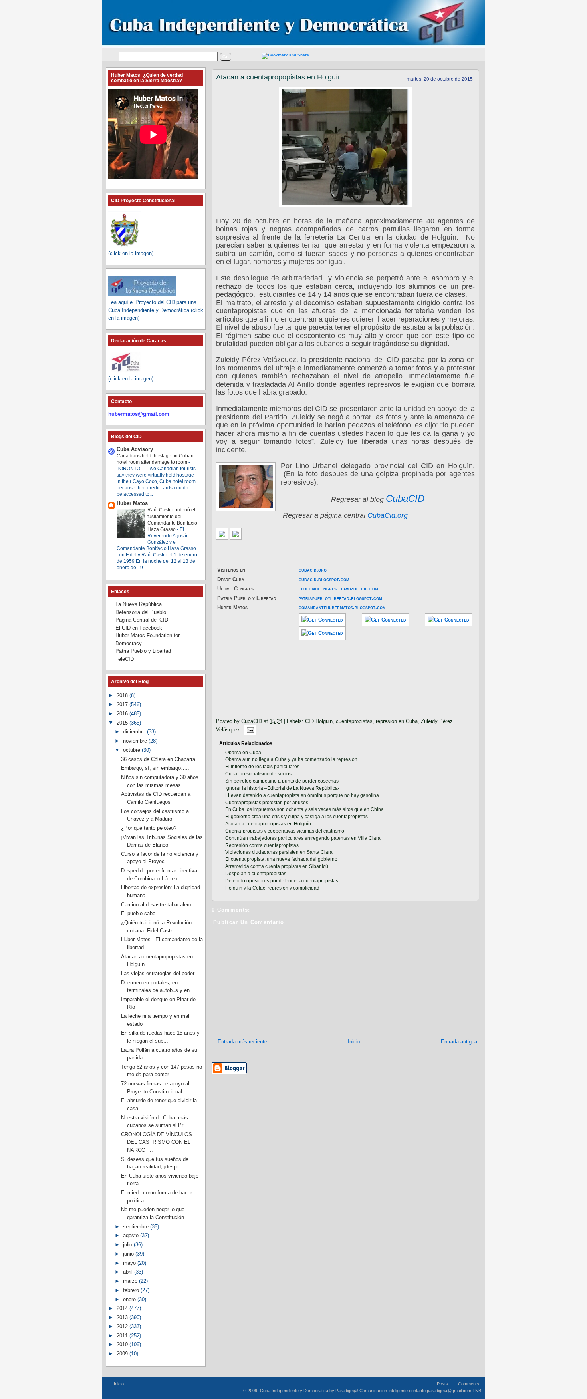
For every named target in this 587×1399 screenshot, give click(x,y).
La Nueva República (138, 604)
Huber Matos (132, 503)
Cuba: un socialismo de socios (258, 774)
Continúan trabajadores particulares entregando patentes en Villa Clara (303, 838)
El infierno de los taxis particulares (262, 766)
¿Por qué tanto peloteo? (148, 828)
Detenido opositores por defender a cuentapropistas (281, 881)
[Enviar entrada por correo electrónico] (249, 730)
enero (130, 1299)
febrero (132, 1290)
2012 (123, 1326)
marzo (131, 1281)
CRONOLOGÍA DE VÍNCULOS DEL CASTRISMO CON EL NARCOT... (156, 1142)
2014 (123, 1308)
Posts (442, 1383)
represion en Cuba (397, 721)
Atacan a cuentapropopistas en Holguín (279, 77)
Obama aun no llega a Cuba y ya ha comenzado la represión (291, 759)
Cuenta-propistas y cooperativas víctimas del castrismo (284, 831)
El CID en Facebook (138, 628)
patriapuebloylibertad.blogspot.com (340, 598)
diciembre (135, 732)
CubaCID (405, 498)
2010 (123, 1344)
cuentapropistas (354, 721)
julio (128, 1245)
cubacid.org (313, 570)
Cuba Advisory (135, 449)
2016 (123, 714)
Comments (468, 1383)
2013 (123, 1317)
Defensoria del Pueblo (140, 612)
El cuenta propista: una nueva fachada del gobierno (281, 859)
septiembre (136, 1227)
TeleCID (124, 659)
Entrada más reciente (242, 1042)
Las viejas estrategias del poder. (158, 973)
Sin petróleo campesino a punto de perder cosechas (282, 781)
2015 (123, 723)
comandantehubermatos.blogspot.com (342, 607)
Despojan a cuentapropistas (255, 873)
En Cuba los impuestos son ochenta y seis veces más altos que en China (304, 809)
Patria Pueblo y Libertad (143, 651)
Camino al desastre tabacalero (156, 905)
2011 (123, 1336)
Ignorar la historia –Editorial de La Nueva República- (282, 788)
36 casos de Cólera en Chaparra (158, 759)
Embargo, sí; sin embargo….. (155, 768)
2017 (123, 704)
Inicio (354, 1042)
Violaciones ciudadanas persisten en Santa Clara (279, 852)
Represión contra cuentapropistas (262, 845)
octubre (132, 750)
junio (129, 1254)
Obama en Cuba (243, 752)
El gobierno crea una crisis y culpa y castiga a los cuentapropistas (296, 816)
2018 (123, 695)
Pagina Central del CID (141, 620)
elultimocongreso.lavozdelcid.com (338, 589)
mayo (130, 1263)
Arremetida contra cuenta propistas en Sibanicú (276, 866)
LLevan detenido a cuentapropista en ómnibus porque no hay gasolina (302, 795)
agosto (131, 1235)
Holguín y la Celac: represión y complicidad (272, 888)
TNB (476, 1390)
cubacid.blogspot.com (324, 579)
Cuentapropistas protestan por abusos (266, 802)
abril (128, 1272)
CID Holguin (319, 721)
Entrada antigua (459, 1042)
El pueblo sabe (138, 913)
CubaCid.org (387, 515)
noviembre (136, 741)
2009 (123, 1354)
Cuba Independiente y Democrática (294, 1390)
